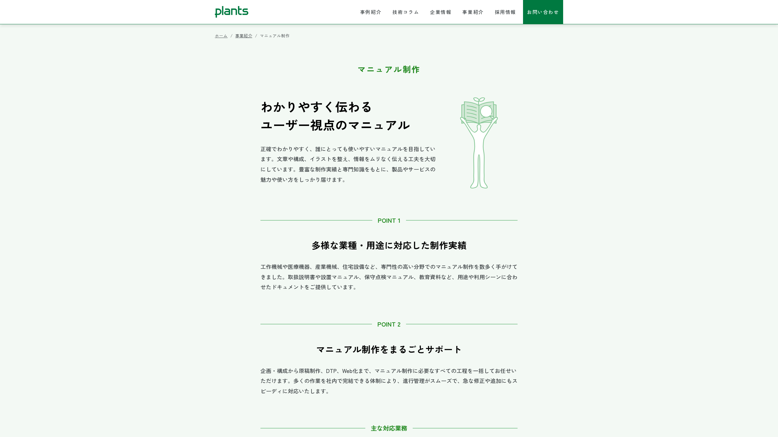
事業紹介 (473, 11)
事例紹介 (370, 11)
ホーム (221, 35)
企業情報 (440, 11)
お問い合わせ (543, 11)
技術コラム (405, 11)
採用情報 (505, 11)
